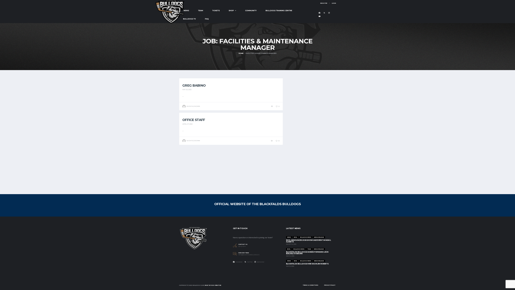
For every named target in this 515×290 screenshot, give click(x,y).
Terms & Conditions (310, 285)
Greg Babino (194, 85)
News (186, 11)
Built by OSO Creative (213, 285)
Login (334, 3)
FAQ (207, 19)
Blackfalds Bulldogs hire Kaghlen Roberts (307, 264)
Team (200, 11)
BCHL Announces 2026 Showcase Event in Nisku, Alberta (308, 241)
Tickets (216, 11)
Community (251, 11)
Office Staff (193, 120)
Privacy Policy (329, 285)
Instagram (260, 262)
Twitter (249, 262)
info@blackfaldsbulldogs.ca (248, 254)
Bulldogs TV (189, 19)
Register (323, 3)
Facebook (238, 262)
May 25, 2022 (187, 89)
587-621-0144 (242, 246)
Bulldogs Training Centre (279, 11)
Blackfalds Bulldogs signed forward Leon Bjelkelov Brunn (307, 253)
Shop (231, 11)
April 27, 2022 (187, 124)
